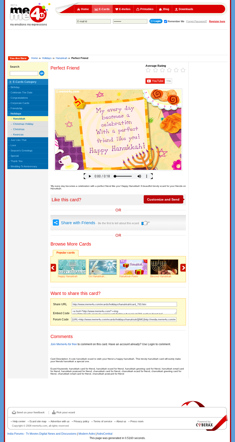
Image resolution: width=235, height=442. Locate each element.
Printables (147, 9)
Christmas (19, 129)
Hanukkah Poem (128, 276)
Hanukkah (61, 58)
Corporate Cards (20, 103)
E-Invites (125, 9)
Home (85, 9)
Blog (166, 9)
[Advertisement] (117, 42)
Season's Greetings (22, 150)
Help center (19, 421)
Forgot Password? (196, 21)
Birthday (15, 87)
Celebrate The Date (21, 92)
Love (13, 145)
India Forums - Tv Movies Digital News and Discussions (41, 433)
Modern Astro (86, 433)
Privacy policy (81, 421)
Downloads (186, 9)
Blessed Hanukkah (160, 276)
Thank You (16, 161)
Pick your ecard (65, 412)
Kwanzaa (18, 134)
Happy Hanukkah (67, 276)
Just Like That (18, 140)
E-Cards (104, 9)
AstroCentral (104, 433)
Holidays (47, 58)
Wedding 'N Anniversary (24, 166)
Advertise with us (60, 421)
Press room (136, 421)
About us (121, 421)
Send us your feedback (31, 412)
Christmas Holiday (23, 124)
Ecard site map (38, 421)
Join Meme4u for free (63, 344)
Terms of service (102, 421)
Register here (217, 21)
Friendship (16, 108)
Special (15, 155)
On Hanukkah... (97, 276)
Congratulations (19, 97)
